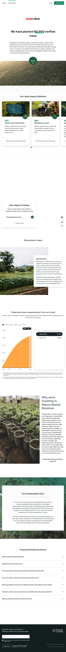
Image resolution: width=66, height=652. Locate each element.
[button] (33, 556)
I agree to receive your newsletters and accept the (16, 641)
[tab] (31, 147)
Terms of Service (60, 646)
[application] (16, 348)
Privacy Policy (52, 646)
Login (50, 3)
